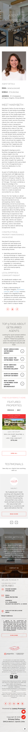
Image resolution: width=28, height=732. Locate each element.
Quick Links (20, 721)
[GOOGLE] (22, 703)
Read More (14, 514)
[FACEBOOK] (17, 309)
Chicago (16, 291)
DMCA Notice (8, 721)
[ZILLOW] (12, 309)
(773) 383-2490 (10, 590)
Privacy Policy (11, 630)
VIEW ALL (14, 453)
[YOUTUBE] (18, 703)
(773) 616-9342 (14, 92)
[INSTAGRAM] (7, 309)
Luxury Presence (19, 708)
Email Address (7, 616)
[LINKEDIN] (14, 703)
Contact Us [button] (14, 568)
